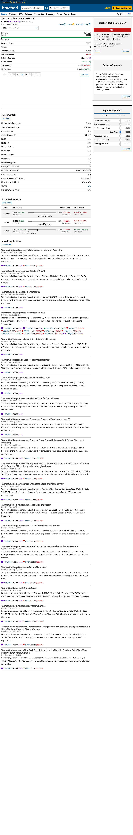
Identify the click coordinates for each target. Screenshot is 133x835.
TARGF (27, 266)
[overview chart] (46, 91)
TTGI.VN (26, 334)
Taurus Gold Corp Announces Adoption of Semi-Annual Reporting (31, 250)
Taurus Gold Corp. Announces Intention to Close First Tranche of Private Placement (39, 546)
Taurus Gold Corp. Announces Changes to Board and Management (32, 484)
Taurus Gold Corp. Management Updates (20, 292)
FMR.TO (29, 328)
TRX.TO (71, 328)
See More (6, 118)
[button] (130, 14)
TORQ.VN (70, 334)
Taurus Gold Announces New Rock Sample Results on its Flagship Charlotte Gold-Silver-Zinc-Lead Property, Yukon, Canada (44, 651)
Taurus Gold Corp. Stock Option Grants (19, 588)
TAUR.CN (8, 266)
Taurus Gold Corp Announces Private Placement (23, 567)
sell (112, 29)
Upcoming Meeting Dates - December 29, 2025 (23, 312)
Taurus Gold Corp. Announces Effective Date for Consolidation (30, 398)
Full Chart (84, 74)
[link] (88, 24)
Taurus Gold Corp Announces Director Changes (23, 606)
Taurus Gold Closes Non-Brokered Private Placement (25, 360)
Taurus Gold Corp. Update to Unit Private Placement (25, 377)
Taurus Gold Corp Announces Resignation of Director (26, 504)
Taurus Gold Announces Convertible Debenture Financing (28, 339)
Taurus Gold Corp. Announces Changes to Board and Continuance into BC (35, 419)
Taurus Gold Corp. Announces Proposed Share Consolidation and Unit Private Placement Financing (42, 441)
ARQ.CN (6, 331)
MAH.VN (6, 334)
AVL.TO (46, 331)
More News (7, 244)
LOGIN (108, 8)
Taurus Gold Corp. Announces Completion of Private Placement (30, 525)
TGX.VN (47, 334)
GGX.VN (26, 331)
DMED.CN (49, 328)
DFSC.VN (66, 331)
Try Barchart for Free (122, 8)
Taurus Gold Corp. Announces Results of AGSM (23, 271)
